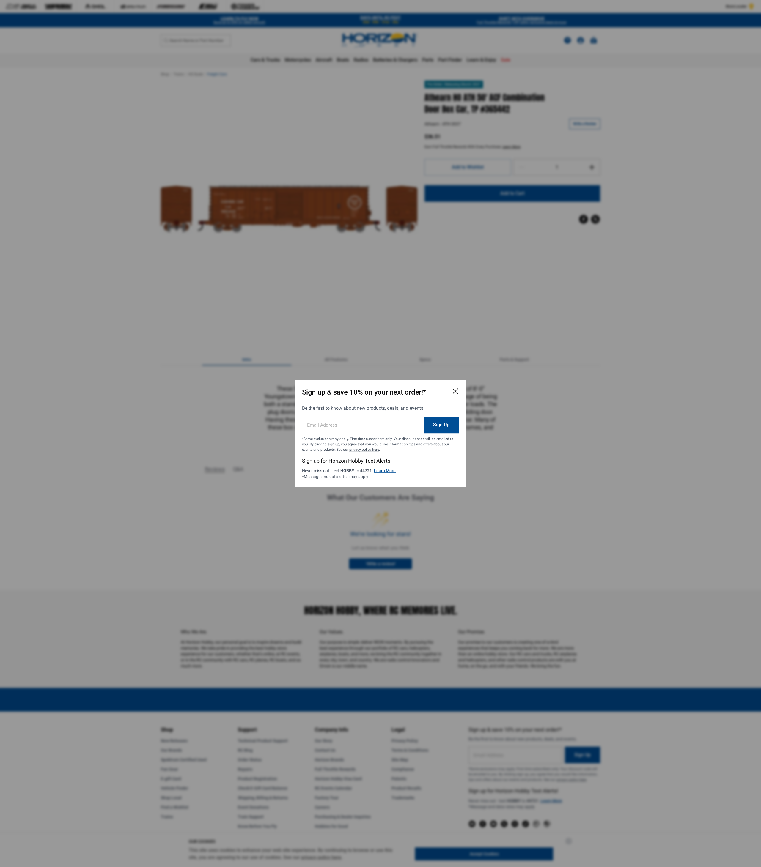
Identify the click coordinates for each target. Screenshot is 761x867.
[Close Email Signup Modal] (455, 391)
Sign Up (441, 425)
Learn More (385, 470)
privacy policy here (364, 449)
